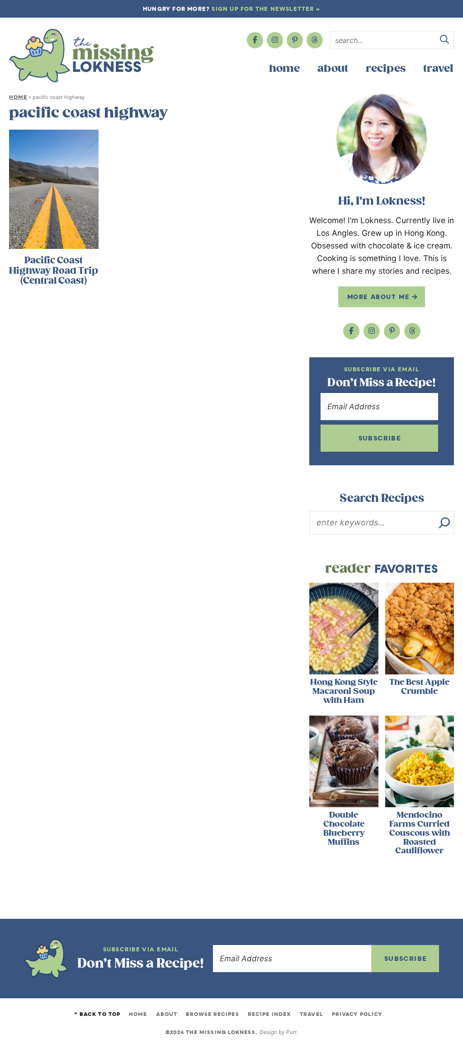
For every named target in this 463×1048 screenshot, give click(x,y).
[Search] (444, 522)
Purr (291, 1032)
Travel (438, 68)
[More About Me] (381, 139)
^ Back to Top (97, 1014)
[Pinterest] (295, 40)
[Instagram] (275, 40)
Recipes (386, 68)
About (332, 68)
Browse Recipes (212, 1014)
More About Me (379, 297)
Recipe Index (269, 1014)
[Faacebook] (255, 40)
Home (284, 68)
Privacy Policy (357, 1014)
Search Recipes (382, 498)
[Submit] (444, 41)
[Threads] (315, 40)
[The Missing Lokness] (81, 55)
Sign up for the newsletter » (266, 9)
